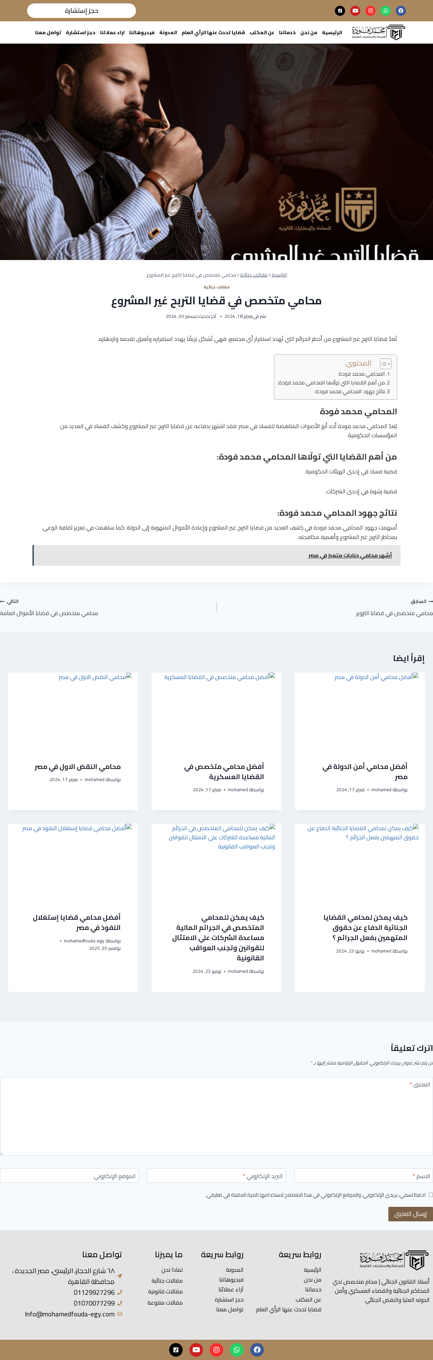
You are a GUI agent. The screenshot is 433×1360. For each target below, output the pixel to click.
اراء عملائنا (112, 32)
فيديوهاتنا (142, 32)
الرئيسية (332, 32)
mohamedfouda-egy (84, 940)
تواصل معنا (48, 32)
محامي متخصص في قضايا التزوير (394, 607)
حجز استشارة (80, 32)
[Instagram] (370, 11)
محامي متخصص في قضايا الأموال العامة (49, 607)
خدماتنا (287, 32)
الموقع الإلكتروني (115, 1176)
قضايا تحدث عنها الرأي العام (213, 32)
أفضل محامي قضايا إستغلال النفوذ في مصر (77, 922)
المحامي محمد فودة (362, 374)
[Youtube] (355, 11)
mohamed (381, 789)
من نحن (308, 32)
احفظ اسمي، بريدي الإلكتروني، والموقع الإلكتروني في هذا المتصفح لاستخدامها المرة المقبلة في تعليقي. (315, 1195)
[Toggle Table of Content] (382, 364)
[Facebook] (401, 11)
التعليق (420, 1085)
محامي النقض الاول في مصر (78, 766)
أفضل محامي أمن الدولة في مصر (365, 771)
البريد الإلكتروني (263, 1176)
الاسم (421, 1176)
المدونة (168, 32)
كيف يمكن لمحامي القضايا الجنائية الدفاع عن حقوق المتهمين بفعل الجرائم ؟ (365, 927)
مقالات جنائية (217, 287)
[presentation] (359, 711)
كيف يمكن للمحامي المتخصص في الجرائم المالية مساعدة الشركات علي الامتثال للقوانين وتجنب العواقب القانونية (218, 937)
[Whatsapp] (386, 11)
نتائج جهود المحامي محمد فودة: (350, 392)
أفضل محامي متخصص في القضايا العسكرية (224, 771)
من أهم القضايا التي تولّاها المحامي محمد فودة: (331, 383)
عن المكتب (262, 32)
